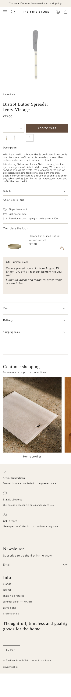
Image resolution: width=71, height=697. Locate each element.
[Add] (62, 248)
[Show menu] (5, 11)
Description (9, 147)
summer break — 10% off (17, 601)
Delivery (8, 320)
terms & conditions (41, 660)
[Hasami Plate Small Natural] (14, 243)
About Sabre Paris (13, 199)
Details (7, 191)
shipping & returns (13, 595)
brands (7, 583)
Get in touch (29, 526)
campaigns (9, 607)
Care (5, 308)
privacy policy (10, 667)
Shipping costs (11, 332)
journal (7, 589)
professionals (11, 613)
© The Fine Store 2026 (15, 660)
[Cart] (66, 11)
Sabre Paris (9, 94)
